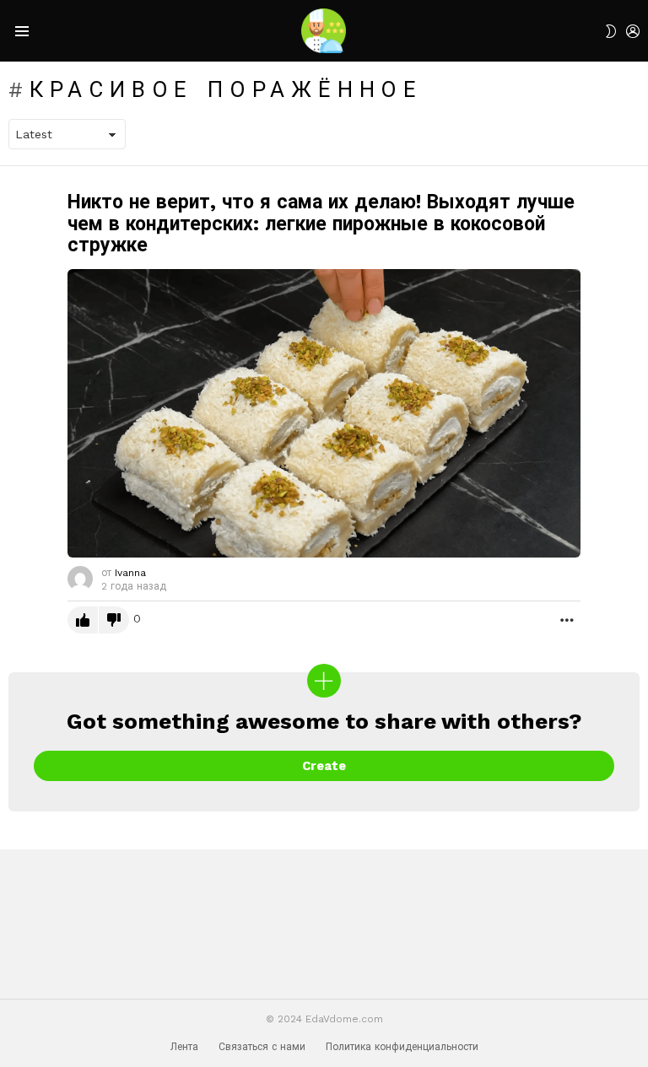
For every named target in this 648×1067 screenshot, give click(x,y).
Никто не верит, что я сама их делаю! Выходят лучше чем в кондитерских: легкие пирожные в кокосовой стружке (321, 224)
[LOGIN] (633, 31)
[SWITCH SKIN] (611, 31)
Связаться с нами (262, 1047)
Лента (184, 1047)
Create (324, 765)
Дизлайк (114, 619)
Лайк (83, 619)
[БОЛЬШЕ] (567, 620)
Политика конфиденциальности (402, 1047)
